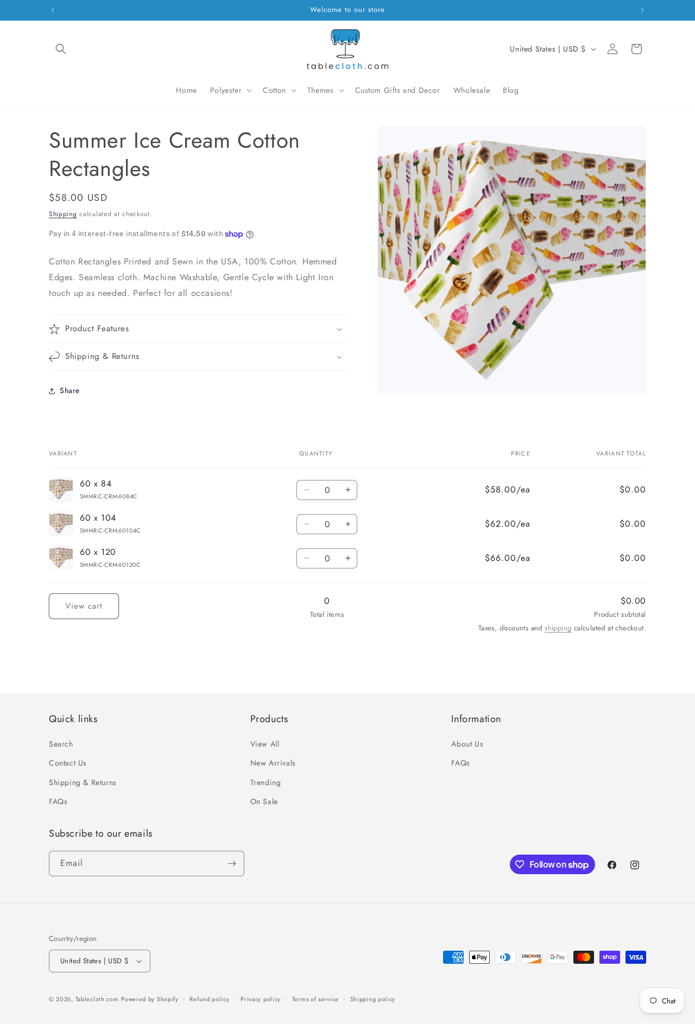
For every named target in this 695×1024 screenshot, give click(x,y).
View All (265, 743)
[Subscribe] (232, 863)
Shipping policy (373, 999)
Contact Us (68, 762)
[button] (61, 49)
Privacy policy (261, 999)
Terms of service (315, 999)
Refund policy (209, 999)
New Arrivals (273, 762)
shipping (558, 628)
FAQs (58, 801)
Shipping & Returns (83, 782)
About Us (467, 743)
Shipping (63, 214)
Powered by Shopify (150, 999)
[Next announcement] (642, 10)
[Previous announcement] (53, 10)
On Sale (264, 801)
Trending (265, 782)
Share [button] (70, 390)
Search (61, 743)
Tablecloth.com (97, 999)
